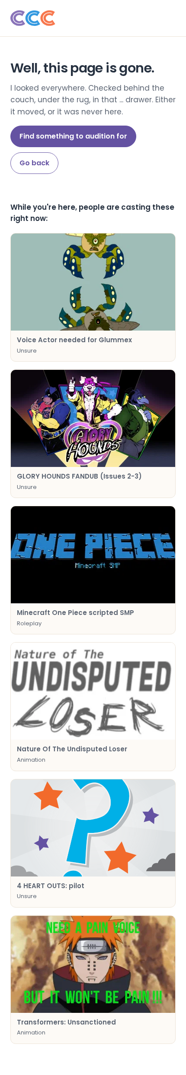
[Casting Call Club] (93, 18)
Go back (34, 163)
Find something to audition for (73, 136)
